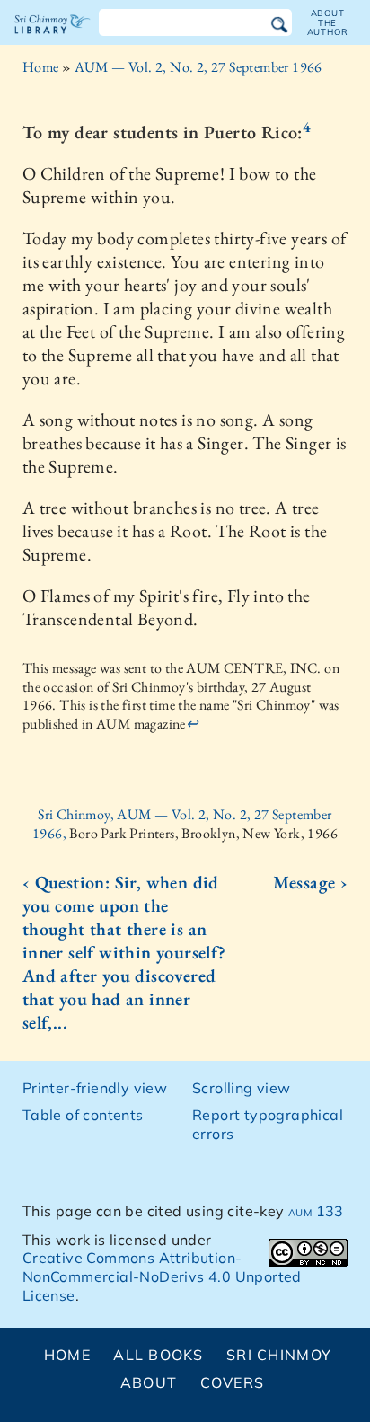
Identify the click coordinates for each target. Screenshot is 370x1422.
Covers (232, 1382)
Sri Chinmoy (278, 1355)
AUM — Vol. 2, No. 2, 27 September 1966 (198, 66)
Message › (310, 882)
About (148, 1382)
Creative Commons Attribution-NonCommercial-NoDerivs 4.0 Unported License (162, 1276)
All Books (158, 1355)
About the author (327, 22)
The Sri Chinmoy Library (52, 39)
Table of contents (83, 1115)
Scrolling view (241, 1088)
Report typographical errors (267, 1124)
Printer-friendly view (94, 1088)
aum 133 (316, 1211)
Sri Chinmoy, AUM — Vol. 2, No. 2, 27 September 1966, (182, 824)
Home (40, 66)
